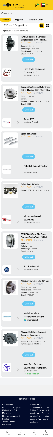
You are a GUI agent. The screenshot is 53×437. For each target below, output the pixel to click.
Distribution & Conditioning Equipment (11, 406)
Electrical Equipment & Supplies (11, 417)
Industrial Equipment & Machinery (39, 421)
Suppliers (19, 19)
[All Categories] (4, 4)
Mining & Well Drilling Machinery (11, 412)
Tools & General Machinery (8, 423)
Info (34, 434)
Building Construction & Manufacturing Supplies (39, 412)
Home (7, 434)
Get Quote (21, 434)
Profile (45, 434)
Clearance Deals (36, 19)
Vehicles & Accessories (39, 416)
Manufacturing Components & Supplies (39, 406)
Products (5, 19)
